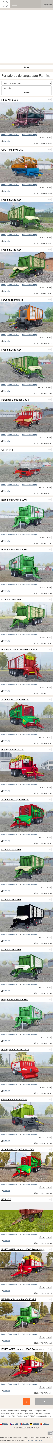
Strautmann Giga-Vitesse (15, 699)
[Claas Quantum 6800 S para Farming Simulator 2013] (26, 1117)
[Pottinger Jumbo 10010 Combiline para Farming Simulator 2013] (26, 667)
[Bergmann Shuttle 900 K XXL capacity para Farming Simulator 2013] (26, 517)
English (15, 1423)
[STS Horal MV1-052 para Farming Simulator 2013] (26, 167)
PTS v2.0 (6, 1199)
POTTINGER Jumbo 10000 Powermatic (22, 1349)
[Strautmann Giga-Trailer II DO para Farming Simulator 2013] (26, 1167)
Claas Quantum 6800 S (14, 1099)
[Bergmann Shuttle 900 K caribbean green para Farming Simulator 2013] (26, 1017)
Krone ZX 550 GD (11, 199)
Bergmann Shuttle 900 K (14, 499)
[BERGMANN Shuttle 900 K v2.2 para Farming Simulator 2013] (26, 1317)
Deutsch (36, 1423)
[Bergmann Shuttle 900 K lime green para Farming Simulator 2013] (26, 567)
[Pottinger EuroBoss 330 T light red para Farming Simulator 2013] (26, 1067)
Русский (5, 1423)
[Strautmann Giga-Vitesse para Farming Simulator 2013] (26, 717)
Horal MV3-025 (9, 99)
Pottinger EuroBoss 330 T (15, 399)
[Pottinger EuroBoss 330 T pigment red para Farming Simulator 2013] (26, 417)
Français (25, 1423)
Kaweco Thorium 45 (12, 299)
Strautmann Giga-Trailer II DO (17, 1149)
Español (46, 1423)
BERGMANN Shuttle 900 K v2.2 (18, 1299)
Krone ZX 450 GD (11, 249)
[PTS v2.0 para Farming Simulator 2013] (26, 1217)
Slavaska (6, 141)
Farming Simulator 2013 (10, 134)
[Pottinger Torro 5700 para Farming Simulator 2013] (26, 767)
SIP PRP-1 (7, 449)
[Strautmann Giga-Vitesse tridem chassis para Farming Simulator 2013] (26, 817)
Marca (26, 67)
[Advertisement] (26, 36)
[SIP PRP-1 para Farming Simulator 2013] (26, 467)
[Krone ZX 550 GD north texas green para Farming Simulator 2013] (26, 617)
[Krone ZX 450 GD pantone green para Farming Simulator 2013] (26, 867)
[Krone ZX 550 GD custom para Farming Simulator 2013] (26, 967)
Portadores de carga (29, 134)
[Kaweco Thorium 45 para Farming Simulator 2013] (26, 317)
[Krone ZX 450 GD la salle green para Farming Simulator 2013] (26, 267)
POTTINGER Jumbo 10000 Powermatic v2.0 (23, 1249)
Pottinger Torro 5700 (12, 749)
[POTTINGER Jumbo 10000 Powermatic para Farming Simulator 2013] (26, 1367)
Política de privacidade (33, 1440)
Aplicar (26, 92)
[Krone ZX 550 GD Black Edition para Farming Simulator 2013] (26, 917)
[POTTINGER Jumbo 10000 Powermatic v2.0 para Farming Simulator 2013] (26, 1267)
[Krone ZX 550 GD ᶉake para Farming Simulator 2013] (26, 367)
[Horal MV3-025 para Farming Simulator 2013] (26, 117)
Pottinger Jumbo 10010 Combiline (19, 649)
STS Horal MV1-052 (12, 149)
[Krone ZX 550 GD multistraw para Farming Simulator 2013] (26, 217)
